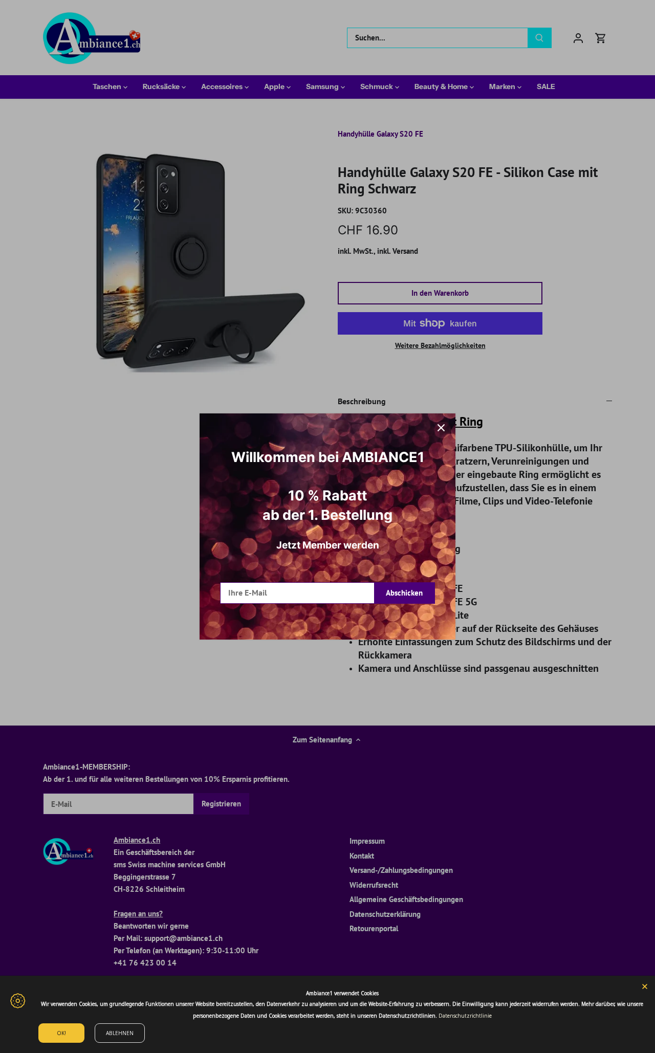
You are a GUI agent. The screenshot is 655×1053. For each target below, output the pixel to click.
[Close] (645, 986)
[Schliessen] (441, 427)
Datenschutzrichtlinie (465, 1015)
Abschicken (404, 593)
